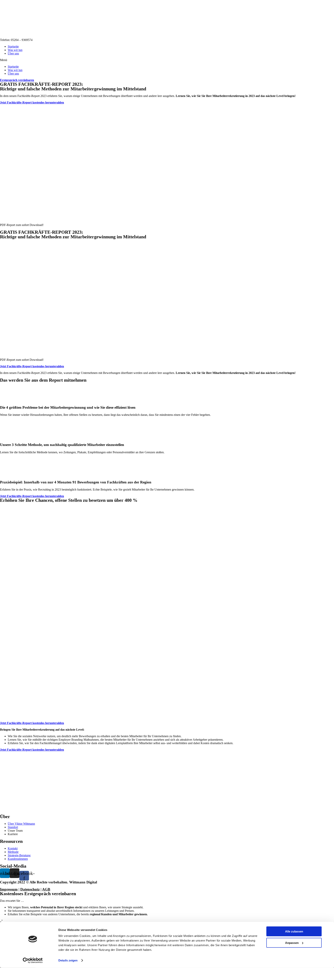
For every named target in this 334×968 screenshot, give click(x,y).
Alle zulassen (294, 931)
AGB (46, 889)
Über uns (13, 53)
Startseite (13, 46)
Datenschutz (30, 889)
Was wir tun (15, 50)
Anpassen (292, 942)
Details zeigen (68, 960)
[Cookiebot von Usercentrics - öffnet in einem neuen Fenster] (33, 960)
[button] (167, 60)
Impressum (9, 889)
